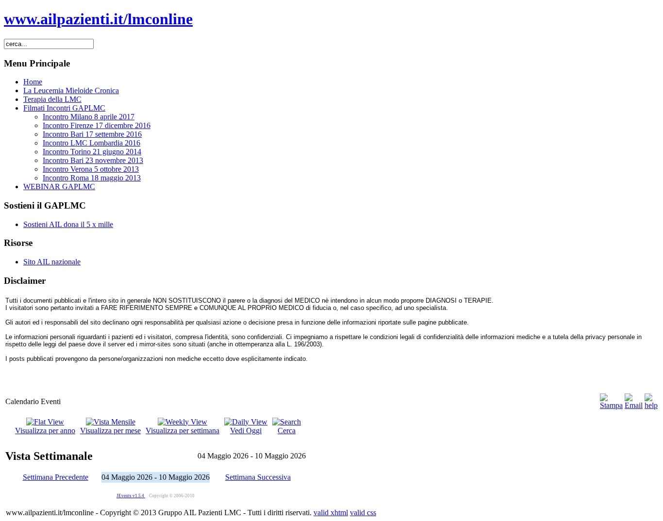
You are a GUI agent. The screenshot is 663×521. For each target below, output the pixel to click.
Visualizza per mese (110, 430)
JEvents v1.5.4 (130, 495)
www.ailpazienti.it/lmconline (98, 19)
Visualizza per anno (45, 430)
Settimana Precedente (55, 477)
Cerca (287, 430)
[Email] (634, 405)
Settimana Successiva (258, 477)
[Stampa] (611, 405)
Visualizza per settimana (182, 430)
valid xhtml (331, 512)
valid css (363, 512)
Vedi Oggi (246, 430)
